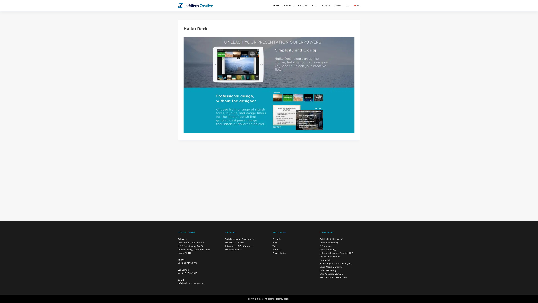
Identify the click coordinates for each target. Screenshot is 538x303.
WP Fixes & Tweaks (234, 242)
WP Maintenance (233, 249)
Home (276, 5)
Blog (314, 5)
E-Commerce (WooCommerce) (239, 246)
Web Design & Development (333, 277)
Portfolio (303, 5)
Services (287, 5)
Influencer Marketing (330, 256)
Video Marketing (328, 270)
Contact (338, 5)
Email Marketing (328, 249)
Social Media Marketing (331, 266)
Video (275, 246)
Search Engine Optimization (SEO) (336, 263)
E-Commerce (326, 246)
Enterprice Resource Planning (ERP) (336, 253)
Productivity (325, 260)
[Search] (348, 6)
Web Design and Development (240, 239)
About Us (325, 5)
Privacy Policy (279, 253)
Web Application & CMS (331, 273)
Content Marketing (329, 242)
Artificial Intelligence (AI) (331, 239)
